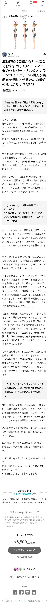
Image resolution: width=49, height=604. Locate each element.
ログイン (41, 11)
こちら (25, 577)
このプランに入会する (24, 550)
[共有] (44, 54)
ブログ (24, 18)
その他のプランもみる (24, 557)
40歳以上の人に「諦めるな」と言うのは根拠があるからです (36, 601)
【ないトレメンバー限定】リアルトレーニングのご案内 (14, 601)
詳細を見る (9, 526)
